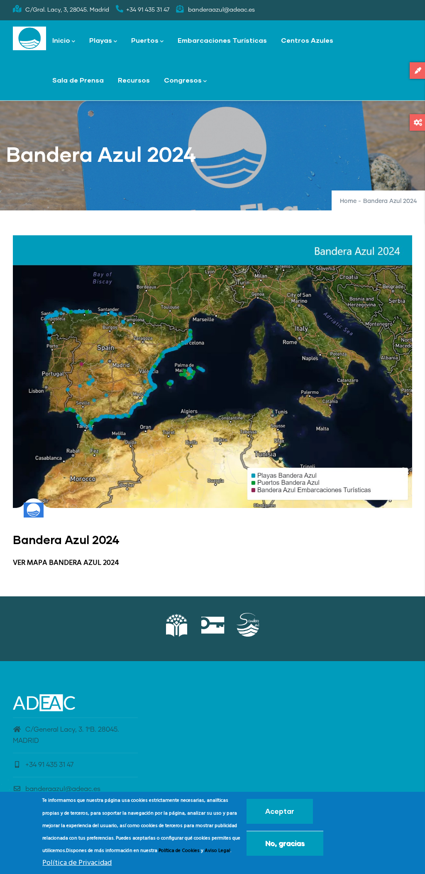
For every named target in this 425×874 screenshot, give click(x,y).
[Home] (29, 38)
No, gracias (285, 843)
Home (348, 201)
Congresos (183, 80)
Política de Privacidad (77, 863)
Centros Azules (307, 40)
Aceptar (279, 811)
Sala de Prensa (78, 80)
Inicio (61, 40)
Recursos (134, 80)
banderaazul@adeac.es (62, 789)
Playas (100, 40)
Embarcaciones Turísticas (222, 40)
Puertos (145, 40)
